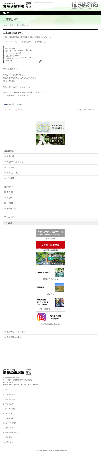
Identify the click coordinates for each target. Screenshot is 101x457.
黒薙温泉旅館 (47, 450)
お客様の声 (9, 418)
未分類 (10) (11, 209)
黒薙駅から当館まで (12, 432)
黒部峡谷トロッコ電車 (16, 332)
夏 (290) (10, 198)
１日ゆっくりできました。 (13, 110)
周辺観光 (50, 294)
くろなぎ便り (10, 394)
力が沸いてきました (15, 162)
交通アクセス (10, 428)
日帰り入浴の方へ (50, 279)
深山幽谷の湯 (10, 409)
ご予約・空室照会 (50, 250)
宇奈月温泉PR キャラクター (50, 309)
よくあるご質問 (10, 423)
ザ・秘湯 (10, 178)
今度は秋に (11, 156)
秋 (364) (10, 203)
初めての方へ (10, 404)
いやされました (13, 167)
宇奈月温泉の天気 (14, 337)
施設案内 (8, 413)
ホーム (7, 390)
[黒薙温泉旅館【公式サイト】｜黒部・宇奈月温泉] (17, 5)
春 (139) (10, 192)
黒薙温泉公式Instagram (50, 324)
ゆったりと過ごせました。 (87, 110)
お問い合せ (50, 238)
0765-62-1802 (87, 5)
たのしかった (12, 173)
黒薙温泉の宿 (10, 399)
